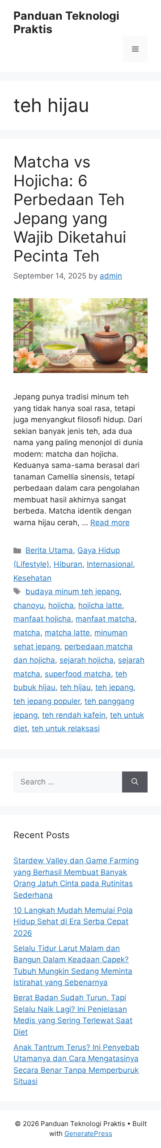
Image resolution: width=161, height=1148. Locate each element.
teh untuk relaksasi (66, 728)
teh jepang (114, 687)
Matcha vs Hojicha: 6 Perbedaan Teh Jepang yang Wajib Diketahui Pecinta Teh (69, 208)
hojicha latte (100, 605)
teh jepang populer (46, 701)
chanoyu (28, 605)
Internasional (110, 564)
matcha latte (67, 632)
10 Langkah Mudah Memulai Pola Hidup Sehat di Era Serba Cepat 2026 (73, 922)
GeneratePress (88, 1133)
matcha (26, 632)
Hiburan (68, 564)
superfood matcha (78, 673)
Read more (110, 522)
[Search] (135, 782)
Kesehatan (32, 578)
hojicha (61, 605)
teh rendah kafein (74, 715)
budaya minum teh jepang (72, 591)
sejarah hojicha (86, 659)
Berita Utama (49, 550)
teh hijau (75, 687)
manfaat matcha (105, 618)
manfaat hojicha (42, 618)
